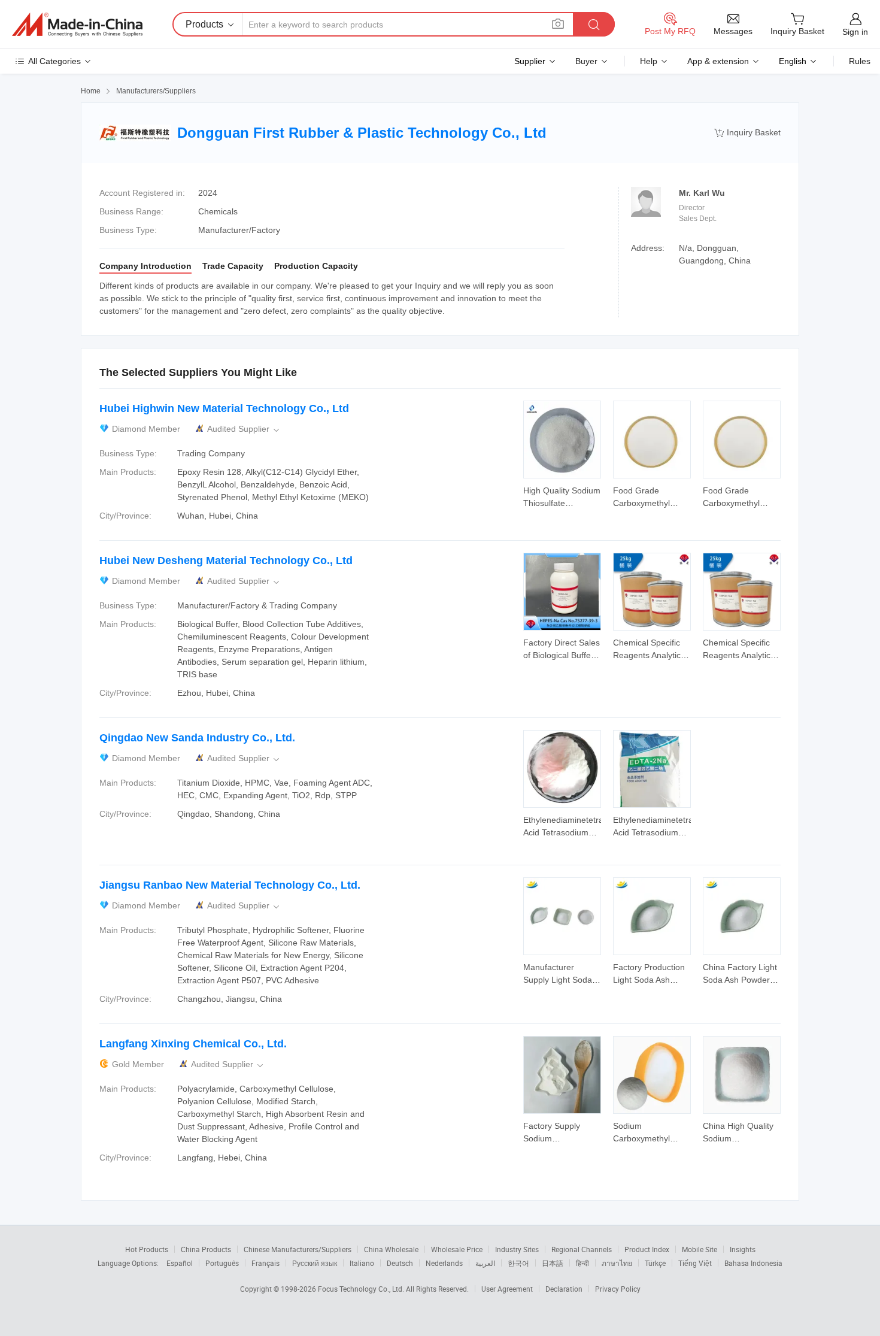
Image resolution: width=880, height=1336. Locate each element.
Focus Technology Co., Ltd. (362, 1288)
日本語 (552, 1263)
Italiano (362, 1263)
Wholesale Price (457, 1249)
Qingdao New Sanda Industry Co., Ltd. (197, 738)
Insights (742, 1249)
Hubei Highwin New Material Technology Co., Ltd (224, 408)
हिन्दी (582, 1263)
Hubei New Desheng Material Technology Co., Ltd (226, 560)
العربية (485, 1263)
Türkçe (655, 1263)
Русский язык (314, 1263)
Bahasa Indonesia (753, 1263)
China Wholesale (391, 1249)
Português (222, 1263)
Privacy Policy (618, 1288)
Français (265, 1263)
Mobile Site (699, 1249)
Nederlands (444, 1263)
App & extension (718, 61)
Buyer (586, 61)
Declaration (563, 1288)
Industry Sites (517, 1249)
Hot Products (146, 1249)
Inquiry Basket (747, 133)
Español (179, 1263)
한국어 (518, 1263)
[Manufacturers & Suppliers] (77, 24)
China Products (206, 1249)
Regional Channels (581, 1249)
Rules (859, 61)
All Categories (54, 61)
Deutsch (400, 1263)
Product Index (646, 1249)
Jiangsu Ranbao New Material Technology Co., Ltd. (229, 885)
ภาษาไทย (617, 1263)
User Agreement (507, 1288)
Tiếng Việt (695, 1263)
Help (648, 61)
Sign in (855, 32)
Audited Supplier (244, 429)
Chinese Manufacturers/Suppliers (297, 1249)
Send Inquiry (562, 496)
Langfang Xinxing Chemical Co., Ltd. (193, 1044)
